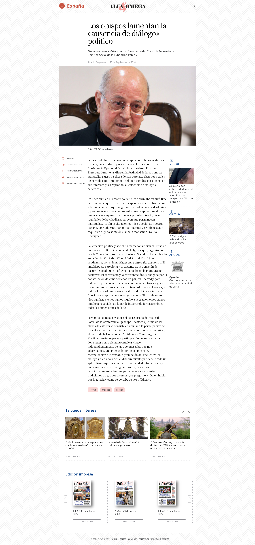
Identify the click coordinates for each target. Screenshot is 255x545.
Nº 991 (93, 389)
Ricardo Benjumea (97, 62)
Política (119, 389)
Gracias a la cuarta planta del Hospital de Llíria (180, 283)
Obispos (106, 389)
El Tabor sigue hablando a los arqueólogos (177, 239)
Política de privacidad (149, 539)
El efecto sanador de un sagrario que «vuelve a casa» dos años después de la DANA (84, 445)
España (75, 6)
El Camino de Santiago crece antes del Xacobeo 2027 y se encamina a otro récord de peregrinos (167, 445)
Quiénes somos (119, 539)
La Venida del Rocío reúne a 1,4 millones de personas (123, 444)
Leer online (87, 521)
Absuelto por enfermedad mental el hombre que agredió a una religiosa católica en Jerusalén (181, 193)
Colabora (132, 539)
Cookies (165, 539)
